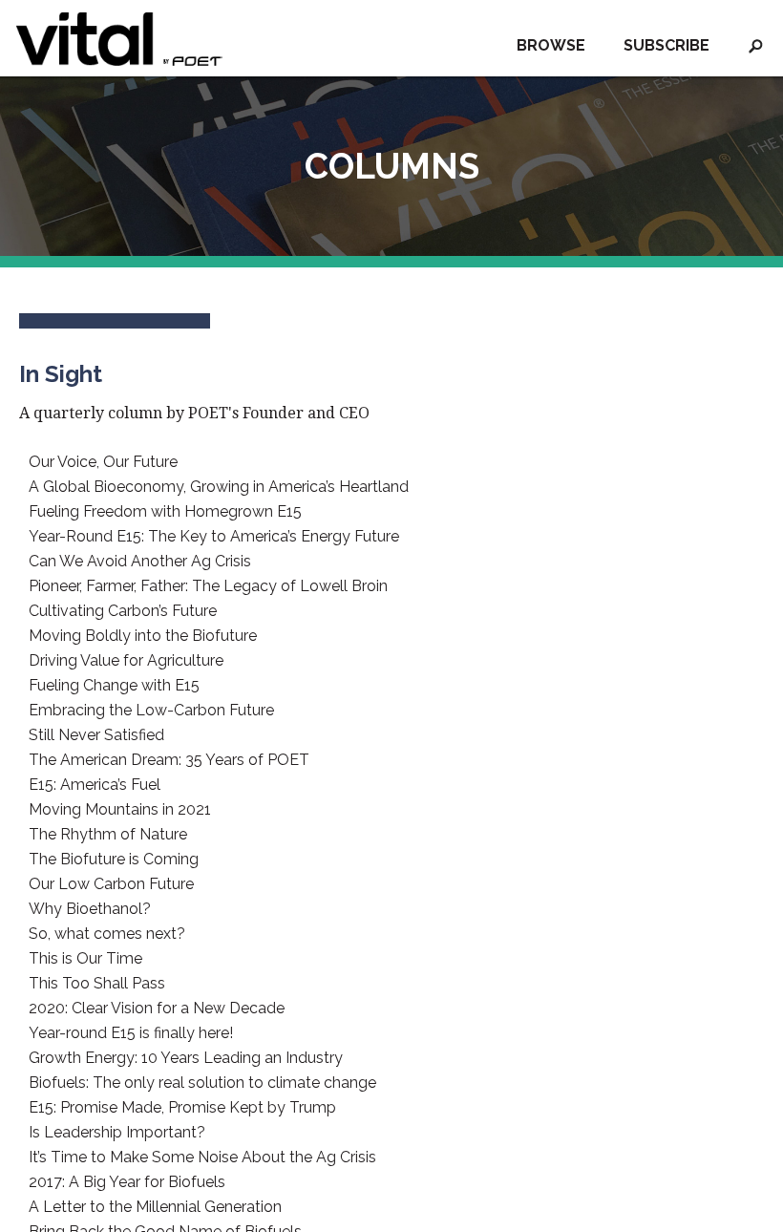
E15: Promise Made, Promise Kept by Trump (182, 1107)
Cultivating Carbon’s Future (123, 611)
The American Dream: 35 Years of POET (169, 760)
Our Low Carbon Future (111, 884)
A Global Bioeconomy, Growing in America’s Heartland (219, 487)
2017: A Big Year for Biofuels (127, 1182)
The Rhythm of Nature (108, 834)
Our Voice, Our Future (103, 462)
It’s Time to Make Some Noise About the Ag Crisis (202, 1157)
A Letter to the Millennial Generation (155, 1207)
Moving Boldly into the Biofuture (143, 636)
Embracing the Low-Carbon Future (151, 710)
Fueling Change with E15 (114, 685)
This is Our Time (85, 958)
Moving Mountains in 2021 (120, 810)
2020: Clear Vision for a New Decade (157, 1008)
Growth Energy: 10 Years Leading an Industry (186, 1058)
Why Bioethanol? (90, 909)
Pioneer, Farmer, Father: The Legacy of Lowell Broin (208, 586)
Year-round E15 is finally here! (131, 1033)
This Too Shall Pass (97, 983)
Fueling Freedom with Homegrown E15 (165, 512)
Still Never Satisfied (96, 735)
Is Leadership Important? (117, 1132)
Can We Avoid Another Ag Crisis (140, 561)
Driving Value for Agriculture (126, 661)
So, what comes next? (107, 934)
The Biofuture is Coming (114, 859)
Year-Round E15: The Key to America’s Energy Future (214, 536)
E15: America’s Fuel (94, 785)
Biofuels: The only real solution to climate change (202, 1083)
